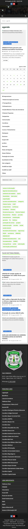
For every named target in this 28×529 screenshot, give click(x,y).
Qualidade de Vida (13, 42)
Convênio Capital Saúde (9, 474)
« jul (3, 90)
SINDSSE (18, 233)
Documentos (6, 215)
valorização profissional (10, 246)
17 (7, 81)
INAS (3, 501)
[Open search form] (25, 16)
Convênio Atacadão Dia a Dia (10, 427)
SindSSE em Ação (7, 43)
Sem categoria (6, 163)
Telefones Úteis (6, 401)
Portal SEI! (5, 493)
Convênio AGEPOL (7, 419)
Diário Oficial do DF (7, 507)
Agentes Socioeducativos (10, 191)
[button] (2, 16)
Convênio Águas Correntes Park (11, 416)
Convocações (6, 126)
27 (17, 84)
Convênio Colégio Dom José (10, 413)
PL (10, 220)
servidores (11, 233)
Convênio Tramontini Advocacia (11, 457)
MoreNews (19, 525)
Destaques (5, 133)
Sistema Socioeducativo (9, 238)
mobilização (16, 217)
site (19, 238)
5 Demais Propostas (7, 113)
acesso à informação (9, 188)
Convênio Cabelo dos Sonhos (10, 436)
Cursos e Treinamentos (8, 130)
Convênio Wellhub (7, 445)
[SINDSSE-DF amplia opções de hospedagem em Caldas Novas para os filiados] (14, 264)
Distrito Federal (20, 212)
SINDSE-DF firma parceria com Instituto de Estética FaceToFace (14, 38)
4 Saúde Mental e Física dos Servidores (13, 109)
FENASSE (4, 487)
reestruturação (7, 225)
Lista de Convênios (7, 398)
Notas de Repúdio (7, 150)
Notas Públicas (6, 153)
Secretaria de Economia (9, 231)
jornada (20, 215)
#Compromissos (6, 96)
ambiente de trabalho (9, 193)
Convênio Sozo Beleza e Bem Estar (12, 442)
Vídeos (4, 173)
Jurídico (4, 143)
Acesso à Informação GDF (9, 510)
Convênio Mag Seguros (8, 454)
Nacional (4, 146)
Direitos (13, 209)
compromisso (7, 207)
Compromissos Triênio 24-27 (10, 404)
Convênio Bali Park (7, 439)
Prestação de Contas (8, 156)
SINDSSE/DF (5, 51)
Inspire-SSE (5, 140)
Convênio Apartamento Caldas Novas (13, 468)
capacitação (6, 199)
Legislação (5, 392)
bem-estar (14, 196)
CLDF (14, 204)
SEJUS (4, 233)
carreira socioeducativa (9, 201)
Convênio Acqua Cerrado (9, 465)
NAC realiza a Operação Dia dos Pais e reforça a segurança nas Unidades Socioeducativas (13, 301)
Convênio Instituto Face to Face (11, 433)
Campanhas (5, 116)
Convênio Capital (7, 471)
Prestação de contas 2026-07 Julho (13, 313)
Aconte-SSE (5, 407)
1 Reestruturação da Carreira (10, 99)
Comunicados (6, 120)
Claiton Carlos (7, 204)
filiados (14, 215)
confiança (15, 207)
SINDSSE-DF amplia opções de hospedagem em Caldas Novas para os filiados (13, 275)
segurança (21, 231)
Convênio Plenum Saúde (9, 459)
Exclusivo (4, 136)
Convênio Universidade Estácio (11, 451)
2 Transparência (6, 103)
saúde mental (7, 228)
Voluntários (5, 490)
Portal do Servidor (7, 495)
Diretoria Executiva (8, 212)
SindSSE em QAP (6, 170)
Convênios (6, 42)
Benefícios (5, 395)
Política (15, 220)
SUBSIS (15, 241)
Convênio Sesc (6, 425)
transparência (7, 244)
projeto (18, 223)
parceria (5, 220)
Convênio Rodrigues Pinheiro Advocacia (13, 410)
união (14, 244)
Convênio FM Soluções (8, 448)
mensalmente (7, 217)
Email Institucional (7, 498)
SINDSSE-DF (6, 236)
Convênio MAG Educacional (10, 462)
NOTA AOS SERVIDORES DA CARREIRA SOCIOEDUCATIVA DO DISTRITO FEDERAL (14, 336)
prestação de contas (8, 223)
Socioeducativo (7, 241)
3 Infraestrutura (6, 106)
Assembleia (6, 196)
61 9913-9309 (11, 381)
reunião (15, 225)
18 (10, 81)
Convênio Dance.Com (8, 430)
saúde (21, 225)
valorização (21, 244)
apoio (18, 193)
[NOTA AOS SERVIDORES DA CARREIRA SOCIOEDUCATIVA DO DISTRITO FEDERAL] (14, 325)
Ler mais (6, 61)
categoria (21, 201)
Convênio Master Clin (8, 422)
